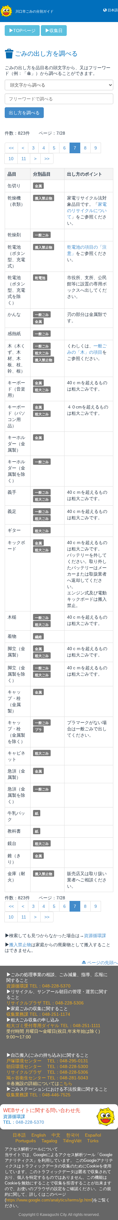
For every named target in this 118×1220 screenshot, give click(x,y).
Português (25, 1140)
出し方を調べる (24, 112)
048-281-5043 (74, 1077)
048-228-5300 (74, 1066)
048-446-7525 (56, 1094)
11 (23, 158)
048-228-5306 (69, 1002)
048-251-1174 (56, 1014)
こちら (65, 1083)
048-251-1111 (86, 1025)
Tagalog (49, 1140)
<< (11, 147)
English (38, 1135)
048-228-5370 (56, 985)
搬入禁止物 (20, 944)
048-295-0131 (74, 1060)
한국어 (72, 1135)
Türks (92, 1140)
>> (46, 158)
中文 (56, 1135)
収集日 (56, 30)
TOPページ (24, 30)
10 (11, 158)
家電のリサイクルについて (87, 210)
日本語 (113, 10)
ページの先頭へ (102, 962)
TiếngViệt (72, 1140)
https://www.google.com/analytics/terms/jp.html (49, 1200)
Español (93, 1135)
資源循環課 (95, 935)
